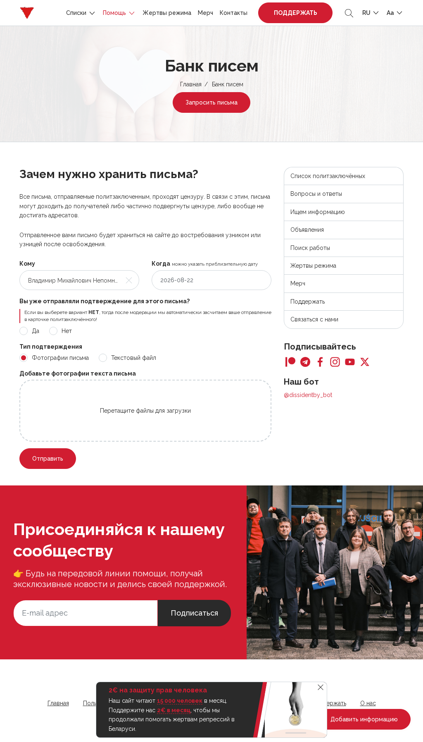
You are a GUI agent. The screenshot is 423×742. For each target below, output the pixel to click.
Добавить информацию (363, 719)
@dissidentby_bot (308, 395)
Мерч (205, 13)
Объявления (307, 229)
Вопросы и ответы (316, 193)
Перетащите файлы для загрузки (145, 410)
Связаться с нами (314, 319)
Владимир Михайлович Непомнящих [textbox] (74, 280)
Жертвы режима (167, 13)
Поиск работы (310, 248)
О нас (368, 703)
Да (35, 331)
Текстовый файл (133, 357)
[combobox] (79, 280)
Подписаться (194, 613)
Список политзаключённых (327, 176)
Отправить (47, 458)
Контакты (233, 13)
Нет (67, 331)
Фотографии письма (60, 357)
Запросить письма (211, 102)
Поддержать (295, 13)
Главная (191, 84)
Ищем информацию (317, 212)
